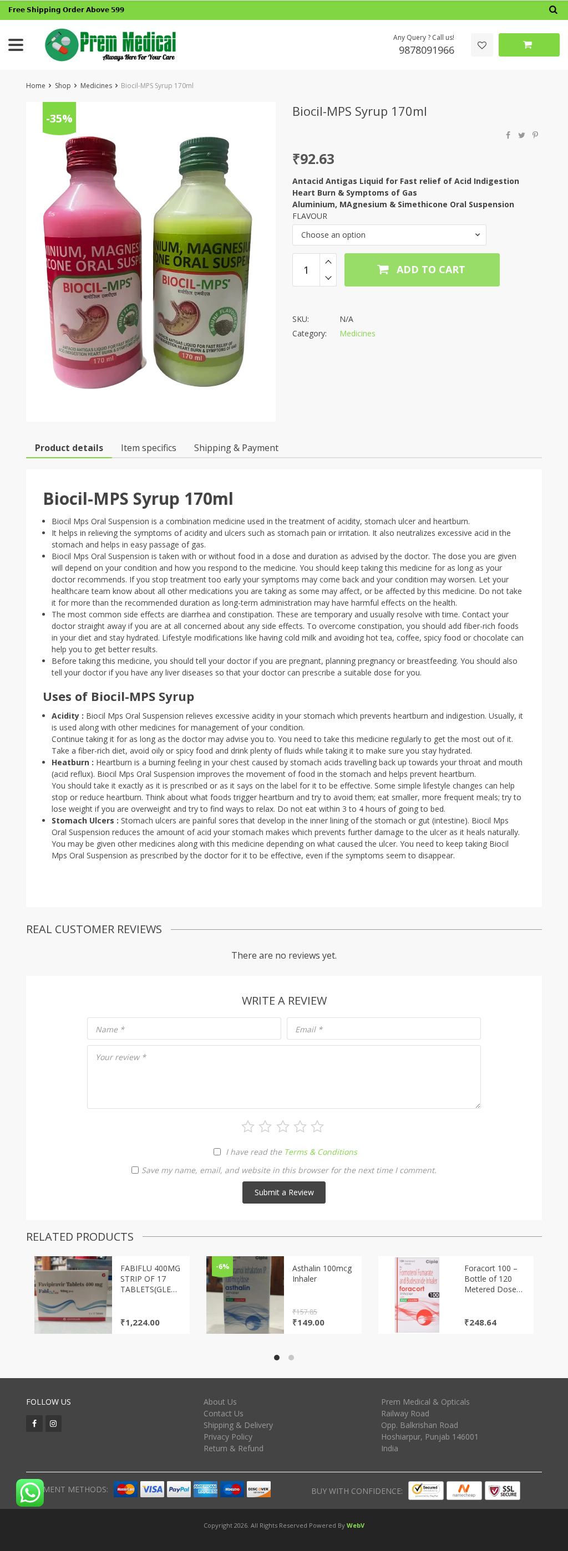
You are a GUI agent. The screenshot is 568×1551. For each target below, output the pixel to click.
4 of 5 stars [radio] (300, 1126)
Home (35, 85)
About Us (220, 1401)
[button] (389, 234)
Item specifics (148, 448)
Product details (69, 448)
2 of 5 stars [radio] (265, 1126)
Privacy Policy (228, 1436)
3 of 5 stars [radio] (283, 1126)
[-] (328, 278)
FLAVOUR (309, 216)
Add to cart (429, 269)
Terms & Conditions (320, 1151)
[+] (328, 261)
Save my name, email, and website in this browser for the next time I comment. (289, 1170)
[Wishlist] (482, 45)
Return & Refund (233, 1448)
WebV (355, 1525)
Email (308, 1029)
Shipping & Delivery (238, 1425)
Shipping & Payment (236, 448)
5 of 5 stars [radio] (317, 1126)
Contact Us (224, 1413)
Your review (120, 1057)
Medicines (96, 85)
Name (109, 1029)
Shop (63, 85)
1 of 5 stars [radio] (248, 1126)
